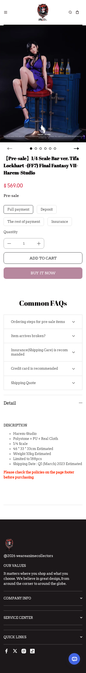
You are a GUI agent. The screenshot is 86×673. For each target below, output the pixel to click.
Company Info (17, 598)
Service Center (18, 618)
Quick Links (15, 637)
